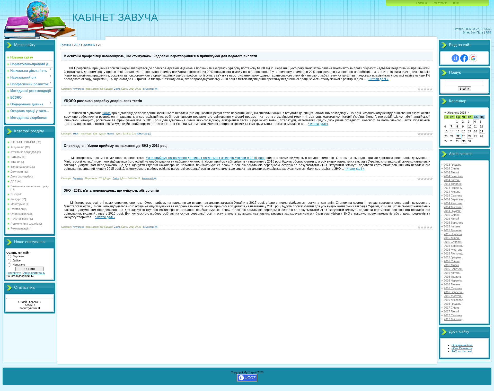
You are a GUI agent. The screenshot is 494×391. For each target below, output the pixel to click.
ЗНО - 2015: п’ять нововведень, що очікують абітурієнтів (111, 190)
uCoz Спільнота (462, 348)
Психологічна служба (24, 223)
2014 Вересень (453, 199)
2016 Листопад (453, 299)
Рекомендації (19, 228)
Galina (117, 89)
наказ (106, 113)
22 (458, 136)
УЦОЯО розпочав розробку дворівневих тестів (103, 101)
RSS (488, 32)
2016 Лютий (451, 265)
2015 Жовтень (453, 249)
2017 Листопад (453, 319)
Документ (17, 171)
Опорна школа (20, 213)
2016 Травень (453, 276)
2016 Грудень (452, 303)
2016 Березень (453, 268)
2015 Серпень (453, 241)
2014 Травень (453, 183)
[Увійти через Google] (473, 58)
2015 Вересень (453, 245)
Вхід (455, 2)
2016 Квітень (452, 272)
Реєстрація (440, 2)
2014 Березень (453, 176)
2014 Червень (453, 187)
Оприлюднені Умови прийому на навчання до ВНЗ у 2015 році (115, 146)
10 (469, 126)
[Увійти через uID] (455, 58)
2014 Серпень (453, 195)
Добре (17, 260)
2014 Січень (452, 168)
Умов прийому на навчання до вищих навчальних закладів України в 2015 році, (205, 158)
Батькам (16, 156)
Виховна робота (21, 166)
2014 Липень (452, 191)
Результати (13, 272)
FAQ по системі (462, 351)
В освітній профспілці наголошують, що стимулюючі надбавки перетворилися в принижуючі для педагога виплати (160, 56)
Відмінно (18, 256)
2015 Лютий (451, 218)
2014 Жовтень (453, 203)
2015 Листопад (453, 253)
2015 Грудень (452, 257)
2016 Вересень (453, 292)
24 (469, 136)
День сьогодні (20, 176)
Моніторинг (18, 204)
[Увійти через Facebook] (464, 58)
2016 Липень (452, 284)
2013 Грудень (452, 164)
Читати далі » (378, 79)
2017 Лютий (451, 311)
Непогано (19, 264)
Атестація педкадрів (24, 152)
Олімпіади (17, 208)
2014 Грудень (452, 210)
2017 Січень (452, 307)
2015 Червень (453, 234)
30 (463, 141)
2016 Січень (452, 261)
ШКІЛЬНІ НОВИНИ (23, 142)
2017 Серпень (453, 315)
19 (481, 131)
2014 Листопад (453, 207)
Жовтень (89, 44)
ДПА (13, 181)
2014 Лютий (451, 172)
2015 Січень (452, 214)
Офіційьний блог (462, 345)
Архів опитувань (34, 272)
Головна (421, 2)
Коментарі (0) (150, 89)
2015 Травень (453, 230)
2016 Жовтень (453, 296)
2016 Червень (453, 280)
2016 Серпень (453, 288)
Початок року (19, 218)
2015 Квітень (452, 226)
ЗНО (14, 194)
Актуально (17, 147)
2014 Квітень (452, 180)
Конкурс (16, 199)
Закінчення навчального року (30, 186)
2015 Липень (452, 238)
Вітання (15, 161)
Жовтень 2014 (456, 112)
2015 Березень (453, 222)
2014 (77, 44)
